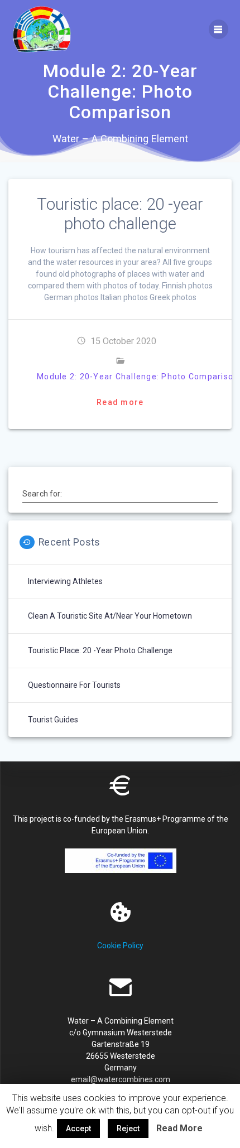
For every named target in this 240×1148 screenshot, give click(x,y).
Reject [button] (128, 1128)
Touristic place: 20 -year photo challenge (120, 214)
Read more (120, 402)
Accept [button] (78, 1128)
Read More (179, 1128)
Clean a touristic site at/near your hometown (110, 615)
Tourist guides (53, 719)
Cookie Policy (120, 945)
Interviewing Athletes (65, 581)
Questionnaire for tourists (74, 685)
